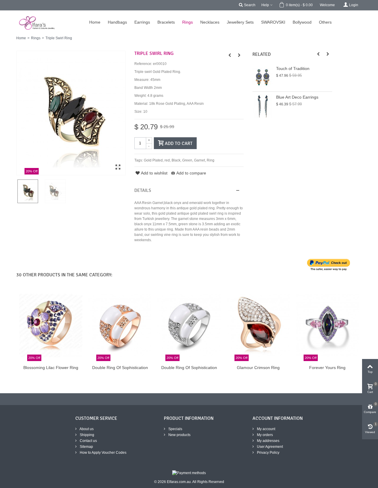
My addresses (267, 441)
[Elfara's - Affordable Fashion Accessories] (8, 13)
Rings (35, 38)
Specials (174, 429)
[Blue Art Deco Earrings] (262, 106)
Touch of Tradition (292, 68)
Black (176, 160)
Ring (210, 160)
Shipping (86, 435)
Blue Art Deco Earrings (297, 97)
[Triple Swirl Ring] (71, 113)
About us (86, 429)
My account (265, 429)
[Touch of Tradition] (262, 77)
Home (21, 38)
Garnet (199, 160)
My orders (264, 435)
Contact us (88, 441)
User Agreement (269, 447)
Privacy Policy (267, 453)
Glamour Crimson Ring (258, 367)
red (167, 160)
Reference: (143, 64)
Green (187, 160)
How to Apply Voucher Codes (102, 453)
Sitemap (86, 447)
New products (178, 435)
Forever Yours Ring (327, 367)
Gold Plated (153, 160)
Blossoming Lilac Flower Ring (50, 367)
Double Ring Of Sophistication (120, 367)
